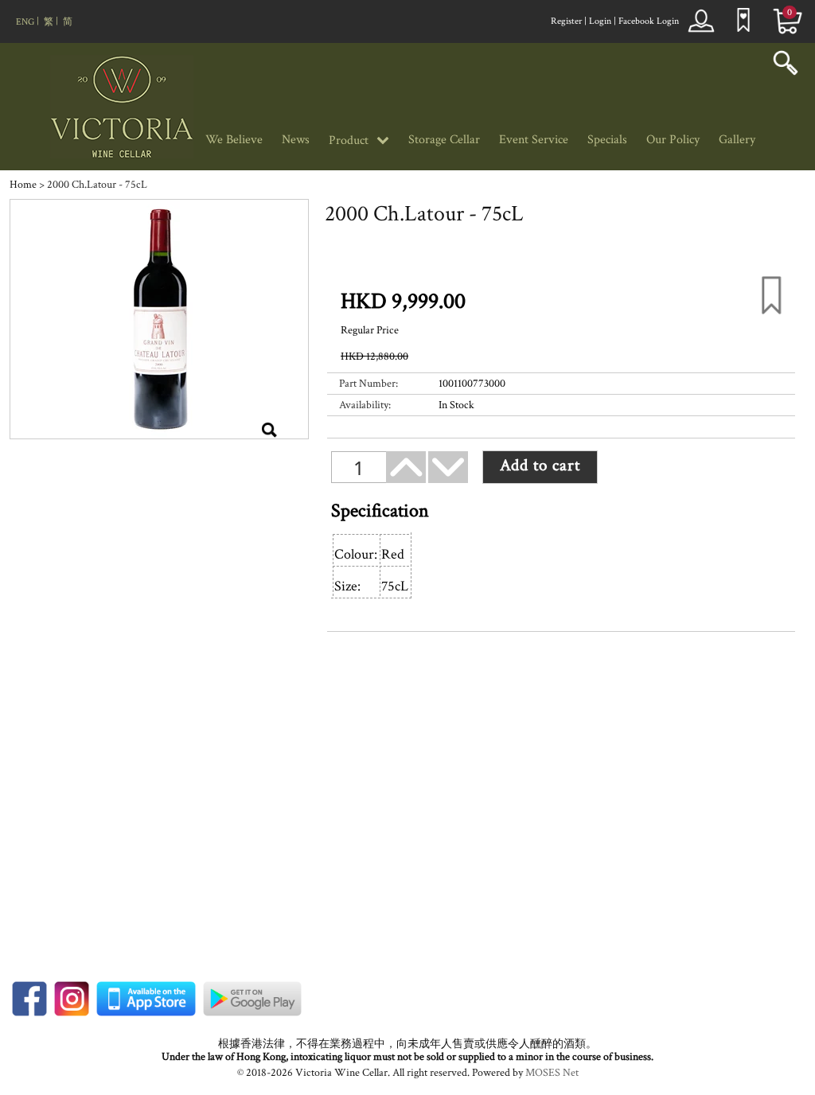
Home (23, 184)
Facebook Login (648, 21)
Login (600, 21)
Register (566, 21)
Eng (25, 22)
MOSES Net (552, 1073)
